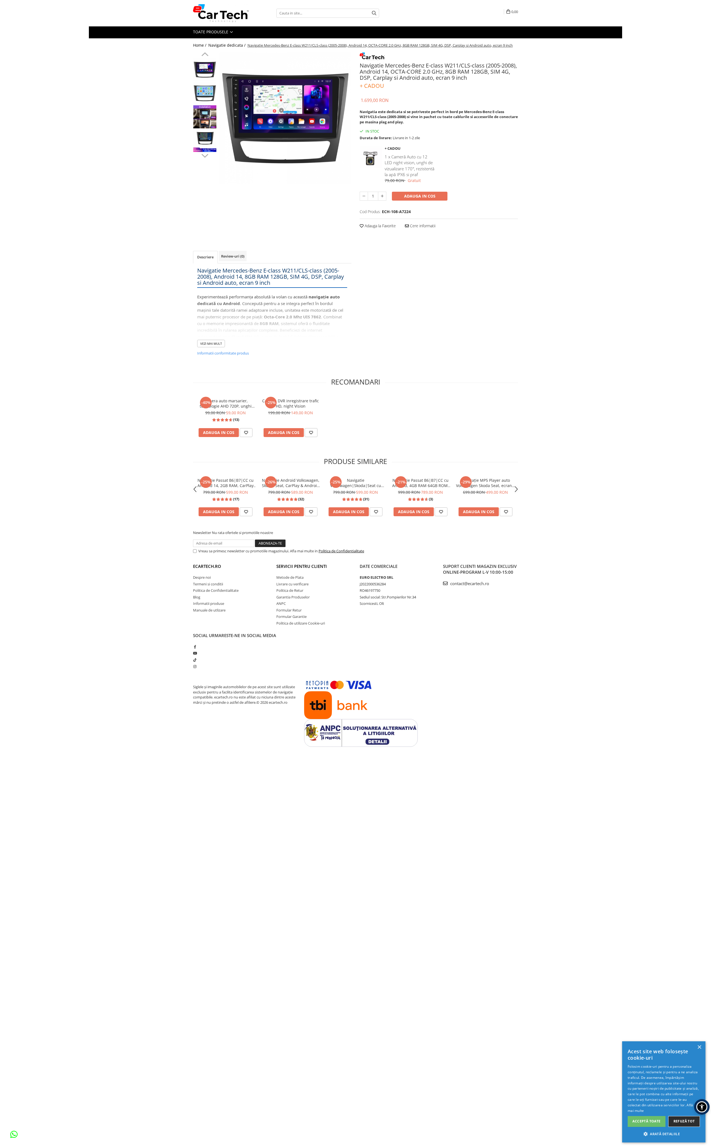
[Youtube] (195, 653)
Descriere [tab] (205, 256)
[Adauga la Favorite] (246, 432)
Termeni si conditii (208, 584)
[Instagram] (195, 666)
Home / (200, 45)
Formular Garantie (291, 616)
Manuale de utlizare (209, 610)
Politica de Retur (289, 590)
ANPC (281, 603)
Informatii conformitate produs (223, 353)
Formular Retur (289, 610)
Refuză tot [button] (684, 1121)
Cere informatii (422, 225)
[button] (664, 1133)
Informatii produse (208, 603)
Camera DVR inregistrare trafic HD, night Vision (290, 403)
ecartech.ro (207, 566)
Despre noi (202, 577)
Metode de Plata (290, 577)
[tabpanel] (285, 118)
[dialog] (663, 1091)
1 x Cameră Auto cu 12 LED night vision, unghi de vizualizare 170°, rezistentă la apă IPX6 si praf (409, 165)
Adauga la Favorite (380, 225)
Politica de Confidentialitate (341, 550)
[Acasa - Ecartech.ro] (221, 13)
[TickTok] (195, 659)
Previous (204, 55)
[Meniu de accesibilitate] (702, 1107)
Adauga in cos (419, 196)
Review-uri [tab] (232, 256)
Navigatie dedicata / (227, 45)
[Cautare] (374, 13)
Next (204, 155)
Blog (196, 597)
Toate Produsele (211, 31)
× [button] (699, 1047)
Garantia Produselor (293, 597)
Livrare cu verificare (292, 584)
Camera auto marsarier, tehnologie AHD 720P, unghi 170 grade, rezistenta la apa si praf (225, 403)
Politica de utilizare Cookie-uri (300, 623)
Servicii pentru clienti (301, 566)
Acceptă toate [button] (646, 1121)
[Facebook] (195, 646)
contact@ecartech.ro (469, 583)
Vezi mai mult (211, 343)
